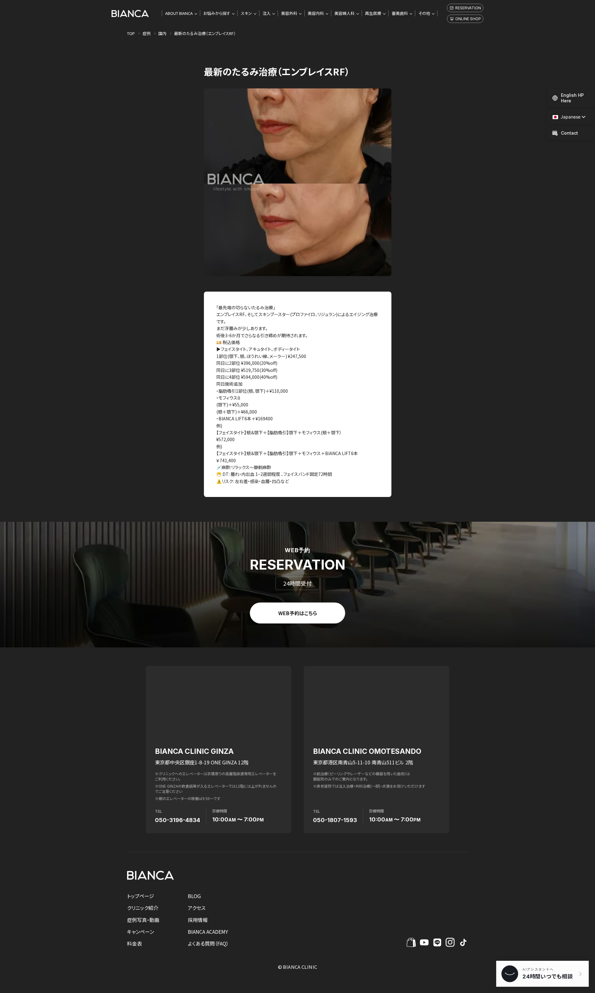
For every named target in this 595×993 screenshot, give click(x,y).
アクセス (196, 907)
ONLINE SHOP (468, 18)
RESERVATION (468, 8)
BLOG (194, 895)
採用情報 (198, 919)
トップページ (140, 895)
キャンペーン (140, 931)
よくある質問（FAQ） (208, 943)
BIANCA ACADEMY (208, 931)
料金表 (134, 943)
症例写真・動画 (143, 919)
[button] (566, 117)
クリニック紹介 (142, 907)
